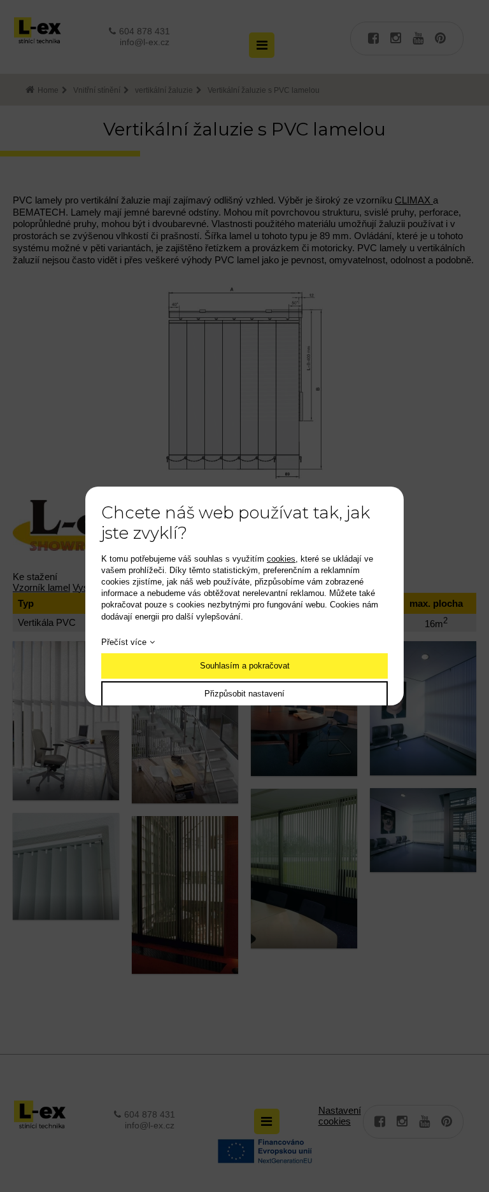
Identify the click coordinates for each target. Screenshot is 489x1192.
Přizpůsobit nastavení (244, 693)
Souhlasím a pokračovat (245, 665)
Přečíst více (123, 642)
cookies (281, 559)
